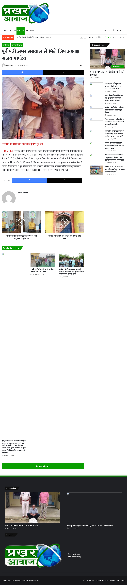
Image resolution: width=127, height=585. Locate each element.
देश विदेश (12, 30)
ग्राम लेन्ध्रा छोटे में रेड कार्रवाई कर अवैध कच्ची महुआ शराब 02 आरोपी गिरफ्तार (115, 169)
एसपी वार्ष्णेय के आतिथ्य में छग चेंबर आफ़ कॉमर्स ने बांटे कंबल (42, 270)
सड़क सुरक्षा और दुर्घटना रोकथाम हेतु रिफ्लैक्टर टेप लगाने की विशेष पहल (113, 86)
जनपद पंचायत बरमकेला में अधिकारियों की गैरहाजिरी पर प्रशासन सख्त (114, 146)
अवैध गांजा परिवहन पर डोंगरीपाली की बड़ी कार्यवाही (107, 73)
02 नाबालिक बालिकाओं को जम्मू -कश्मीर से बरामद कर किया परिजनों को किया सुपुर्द (114, 157)
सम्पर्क (32, 30)
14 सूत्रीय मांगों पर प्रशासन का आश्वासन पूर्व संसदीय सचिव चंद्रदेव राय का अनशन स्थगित (114, 134)
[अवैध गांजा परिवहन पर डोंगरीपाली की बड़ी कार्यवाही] (32, 507)
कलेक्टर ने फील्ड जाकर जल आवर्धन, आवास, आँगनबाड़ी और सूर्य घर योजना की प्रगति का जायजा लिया (71, 271)
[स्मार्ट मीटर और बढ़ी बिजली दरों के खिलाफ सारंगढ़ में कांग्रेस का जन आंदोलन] (96, 99)
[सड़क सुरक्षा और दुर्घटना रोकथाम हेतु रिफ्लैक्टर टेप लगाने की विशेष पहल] (96, 87)
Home (5, 30)
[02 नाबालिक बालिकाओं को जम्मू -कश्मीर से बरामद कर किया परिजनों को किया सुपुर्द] (96, 158)
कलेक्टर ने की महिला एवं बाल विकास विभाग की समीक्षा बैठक (114, 110)
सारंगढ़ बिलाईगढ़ (17, 45)
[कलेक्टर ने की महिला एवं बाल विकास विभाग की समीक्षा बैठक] (96, 110)
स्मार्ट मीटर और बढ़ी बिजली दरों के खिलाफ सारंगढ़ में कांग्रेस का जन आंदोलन (37, 37)
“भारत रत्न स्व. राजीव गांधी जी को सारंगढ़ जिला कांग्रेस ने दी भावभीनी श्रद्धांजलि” (115, 122)
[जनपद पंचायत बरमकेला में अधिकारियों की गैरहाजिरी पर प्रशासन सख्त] (96, 146)
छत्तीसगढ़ (20, 30)
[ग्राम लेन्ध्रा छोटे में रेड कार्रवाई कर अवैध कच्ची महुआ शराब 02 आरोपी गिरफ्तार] (96, 170)
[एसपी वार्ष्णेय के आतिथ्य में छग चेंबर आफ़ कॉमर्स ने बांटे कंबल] (43, 260)
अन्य (26, 30)
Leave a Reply (43, 466)
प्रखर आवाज (9, 65)
